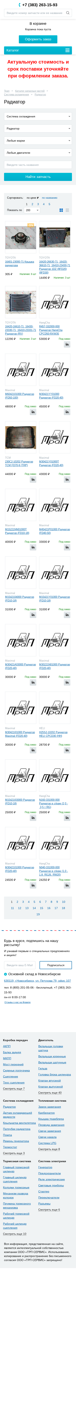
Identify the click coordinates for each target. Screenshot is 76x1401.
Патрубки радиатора (16, 1129)
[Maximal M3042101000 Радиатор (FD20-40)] (20, 843)
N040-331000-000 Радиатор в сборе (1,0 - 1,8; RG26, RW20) (53, 871)
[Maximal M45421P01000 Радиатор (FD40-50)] (54, 505)
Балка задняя (12, 1052)
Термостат (10, 1147)
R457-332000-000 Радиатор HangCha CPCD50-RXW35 (50, 330)
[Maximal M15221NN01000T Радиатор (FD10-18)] (20, 505)
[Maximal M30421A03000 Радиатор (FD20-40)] (20, 640)
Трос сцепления (14, 1082)
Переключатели (48, 1197)
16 (48, 908)
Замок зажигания (49, 1106)
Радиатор (40, 94)
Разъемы (44, 1203)
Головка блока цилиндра (54, 1074)
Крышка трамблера (51, 1118)
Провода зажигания (51, 1124)
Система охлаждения (16, 94)
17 (56, 908)
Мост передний (13, 1064)
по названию (49, 197)
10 (63, 901)
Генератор (45, 1167)
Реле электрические (51, 1179)
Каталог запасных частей (30, 91)
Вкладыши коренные (52, 1056)
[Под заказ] (67, 344)
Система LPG (47, 1143)
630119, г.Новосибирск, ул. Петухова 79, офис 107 (37, 980)
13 (27, 908)
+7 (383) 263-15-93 (39, 5)
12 (19, 908)
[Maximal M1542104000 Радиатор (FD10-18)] (20, 572)
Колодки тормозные (16, 1187)
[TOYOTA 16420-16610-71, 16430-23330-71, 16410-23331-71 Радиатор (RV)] (20, 302)
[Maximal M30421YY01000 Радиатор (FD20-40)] (54, 370)
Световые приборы (51, 1185)
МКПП (7, 1058)
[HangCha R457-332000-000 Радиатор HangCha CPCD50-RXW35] (54, 302)
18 (63, 908)
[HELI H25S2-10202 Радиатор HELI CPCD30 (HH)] (54, 708)
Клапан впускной (49, 1080)
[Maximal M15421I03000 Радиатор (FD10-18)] (20, 775)
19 (38, 914)
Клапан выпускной (50, 1086)
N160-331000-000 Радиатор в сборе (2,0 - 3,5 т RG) (53, 803)
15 (41, 908)
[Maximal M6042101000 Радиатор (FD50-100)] (20, 370)
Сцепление (10, 1076)
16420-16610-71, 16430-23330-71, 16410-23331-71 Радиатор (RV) (20, 330)
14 (34, 908)
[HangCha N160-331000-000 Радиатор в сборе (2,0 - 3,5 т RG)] (54, 775)
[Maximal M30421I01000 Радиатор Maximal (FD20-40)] (20, 708)
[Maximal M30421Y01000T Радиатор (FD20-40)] (54, 437)
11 (12, 908)
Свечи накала (47, 1137)
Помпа (7, 1135)
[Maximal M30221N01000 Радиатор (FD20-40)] (54, 640)
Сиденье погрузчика (16, 1070)
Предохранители (49, 1173)
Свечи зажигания (49, 1131)
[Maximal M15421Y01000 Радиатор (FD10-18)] (54, 572)
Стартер (43, 1191)
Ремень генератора (16, 1141)
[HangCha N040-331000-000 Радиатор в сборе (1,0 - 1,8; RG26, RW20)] (54, 843)
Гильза (42, 1068)
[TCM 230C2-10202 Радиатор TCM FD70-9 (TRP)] (20, 437)
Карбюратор (46, 1112)
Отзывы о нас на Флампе (17, 1002)
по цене (31, 197)
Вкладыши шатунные (52, 1062)
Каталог (12, 50)
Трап (7, 91)
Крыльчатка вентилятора (19, 1122)
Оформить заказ (38, 39)
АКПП (7, 1046)
